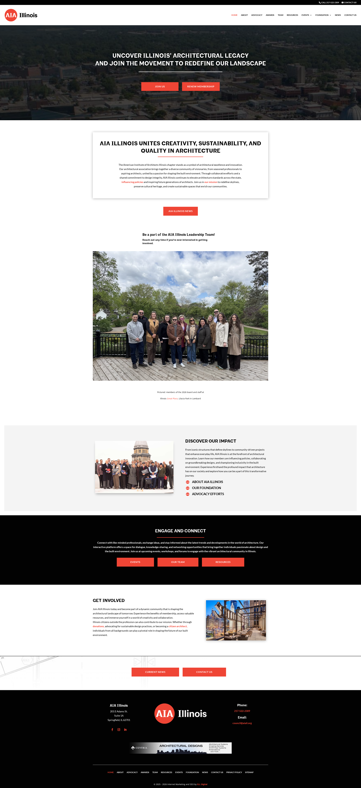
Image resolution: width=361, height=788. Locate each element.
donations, (98, 626)
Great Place (172, 398)
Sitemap (249, 772)
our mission (210, 182)
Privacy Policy (234, 772)
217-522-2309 (242, 710)
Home (234, 15)
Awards (270, 15)
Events (305, 15)
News (338, 15)
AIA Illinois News (181, 211)
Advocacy (256, 15)
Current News (155, 671)
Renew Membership (200, 86)
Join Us (160, 86)
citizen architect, (178, 626)
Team (280, 15)
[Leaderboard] (180, 754)
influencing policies (132, 182)
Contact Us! (350, 3)
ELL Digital (202, 784)
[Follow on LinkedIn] (125, 729)
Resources (292, 15)
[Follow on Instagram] (119, 729)
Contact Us (350, 15)
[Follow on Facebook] (112, 729)
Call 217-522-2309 (330, 3)
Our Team (178, 562)
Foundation (322, 15)
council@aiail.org (242, 723)
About (244, 15)
